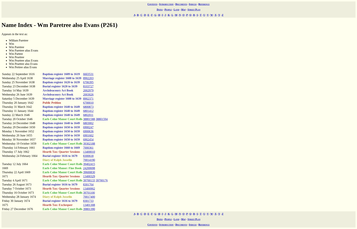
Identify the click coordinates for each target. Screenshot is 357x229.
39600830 (89, 172)
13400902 (89, 188)
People (168, 9)
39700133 (89, 180)
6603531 (88, 74)
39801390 (89, 209)
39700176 (102, 180)
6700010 (88, 102)
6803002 (88, 123)
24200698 (89, 168)
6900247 (88, 127)
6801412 (88, 110)
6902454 (88, 139)
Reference (204, 4)
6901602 (88, 135)
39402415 (89, 164)
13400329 (89, 176)
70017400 (89, 196)
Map (183, 9)
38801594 (102, 119)
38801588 (89, 119)
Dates (160, 9)
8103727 (88, 86)
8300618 (88, 155)
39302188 (89, 143)
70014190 (89, 160)
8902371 (88, 98)
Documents (181, 4)
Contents (152, 4)
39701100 (89, 192)
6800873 (88, 106)
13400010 (89, 151)
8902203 (88, 78)
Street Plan (194, 9)
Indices (193, 4)
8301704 (88, 184)
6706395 (88, 82)
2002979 (88, 90)
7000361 (88, 147)
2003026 (88, 94)
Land (176, 9)
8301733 (88, 200)
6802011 (88, 115)
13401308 (89, 205)
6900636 (88, 131)
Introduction (166, 4)
